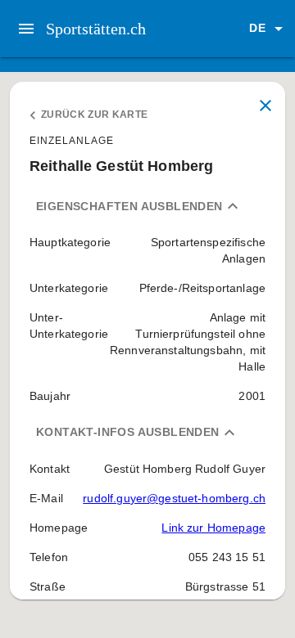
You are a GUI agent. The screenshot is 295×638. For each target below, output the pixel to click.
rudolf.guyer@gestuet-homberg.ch (174, 498)
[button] (268, 28)
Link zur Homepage (213, 527)
